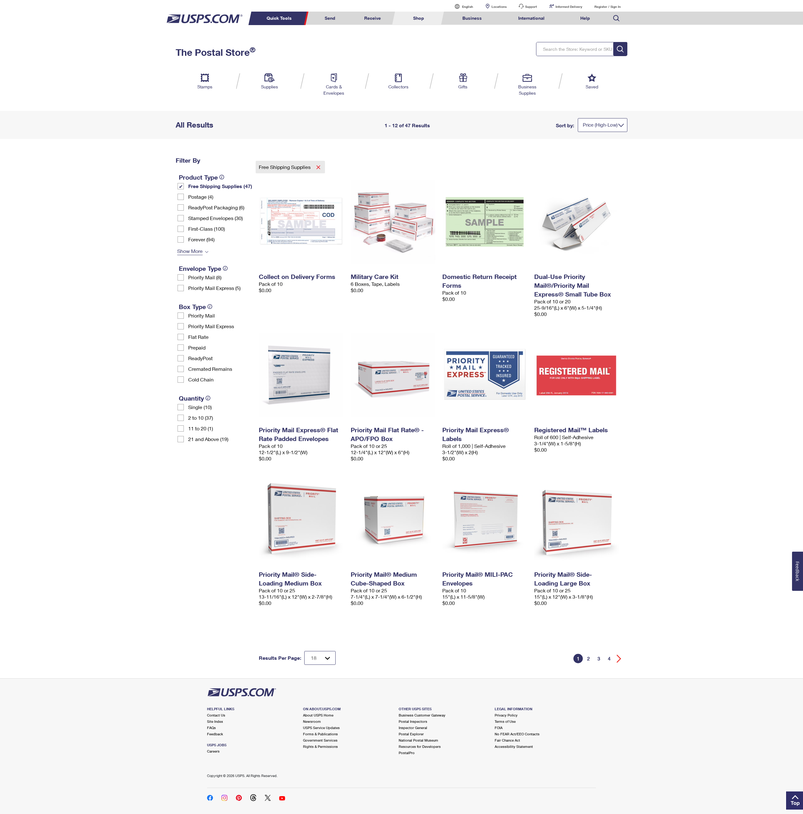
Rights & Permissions (320, 746)
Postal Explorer (411, 734)
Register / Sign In (607, 6)
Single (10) (200, 407)
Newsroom (312, 721)
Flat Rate (198, 337)
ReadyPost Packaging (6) (216, 207)
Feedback (215, 734)
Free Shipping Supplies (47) (220, 186)
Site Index (215, 721)
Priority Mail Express (211, 326)
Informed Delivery (569, 6)
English (461, 6)
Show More (190, 251)
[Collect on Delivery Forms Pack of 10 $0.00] (301, 222)
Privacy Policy (506, 715)
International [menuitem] (531, 18)
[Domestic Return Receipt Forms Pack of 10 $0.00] (485, 222)
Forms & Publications (320, 734)
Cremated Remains (210, 369)
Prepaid (196, 347)
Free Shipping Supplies (285, 167)
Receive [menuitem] (372, 18)
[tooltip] (221, 177)
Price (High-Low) (600, 125)
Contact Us (216, 715)
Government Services (320, 740)
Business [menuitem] (472, 18)
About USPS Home (318, 715)
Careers (213, 751)
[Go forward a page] (619, 659)
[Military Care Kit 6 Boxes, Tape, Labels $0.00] (393, 222)
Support (531, 6)
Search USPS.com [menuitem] (616, 18)
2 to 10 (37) (200, 418)
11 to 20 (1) (200, 428)
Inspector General (413, 728)
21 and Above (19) (208, 439)
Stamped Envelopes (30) (215, 218)
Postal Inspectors (413, 721)
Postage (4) (200, 197)
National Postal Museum (418, 740)
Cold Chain (201, 379)
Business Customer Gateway (422, 715)
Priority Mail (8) (204, 277)
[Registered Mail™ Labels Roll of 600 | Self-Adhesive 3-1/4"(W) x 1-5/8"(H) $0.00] (577, 375)
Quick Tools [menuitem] (279, 18)
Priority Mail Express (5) (214, 288)
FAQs (211, 728)
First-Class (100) (206, 229)
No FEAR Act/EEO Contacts (517, 734)
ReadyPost (200, 358)
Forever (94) (201, 239)
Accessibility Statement (514, 746)
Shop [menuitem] (418, 18)
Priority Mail (201, 315)
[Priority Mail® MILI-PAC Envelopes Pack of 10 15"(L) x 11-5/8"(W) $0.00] (485, 519)
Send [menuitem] (330, 18)
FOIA (499, 728)
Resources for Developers (420, 746)
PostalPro (407, 753)
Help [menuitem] (585, 18)
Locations (499, 6)
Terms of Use (505, 721)
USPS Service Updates (321, 728)
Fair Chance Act (507, 740)
